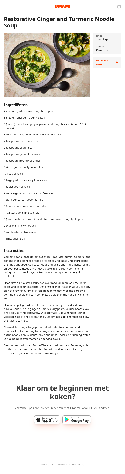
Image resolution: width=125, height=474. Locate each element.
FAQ (82, 464)
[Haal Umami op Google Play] (76, 419)
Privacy (75, 464)
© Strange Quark (48, 464)
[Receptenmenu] (119, 22)
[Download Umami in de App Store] (47, 419)
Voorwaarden (64, 464)
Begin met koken (102, 62)
